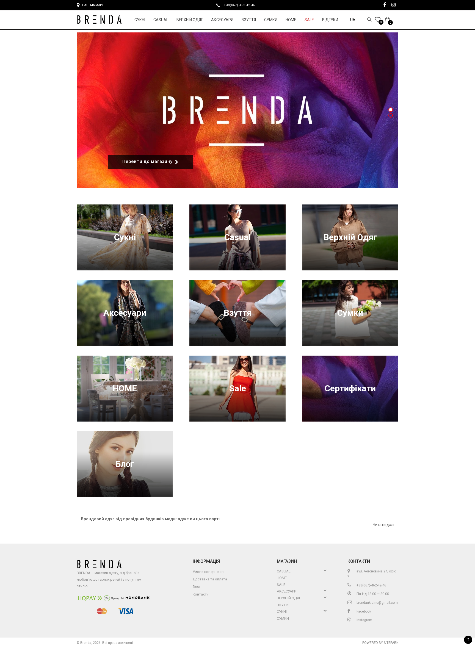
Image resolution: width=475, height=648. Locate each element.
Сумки (270, 20)
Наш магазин (93, 5)
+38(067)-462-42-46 (241, 5)
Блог (124, 464)
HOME (291, 20)
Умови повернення (208, 572)
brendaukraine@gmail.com (377, 603)
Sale (309, 20)
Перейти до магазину (147, 161)
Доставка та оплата (210, 579)
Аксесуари (222, 20)
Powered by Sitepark (380, 643)
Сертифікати (350, 388)
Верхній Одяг (189, 20)
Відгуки (330, 20)
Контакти (201, 594)
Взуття (249, 20)
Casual (160, 20)
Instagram (364, 620)
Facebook (363, 611)
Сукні (139, 20)
